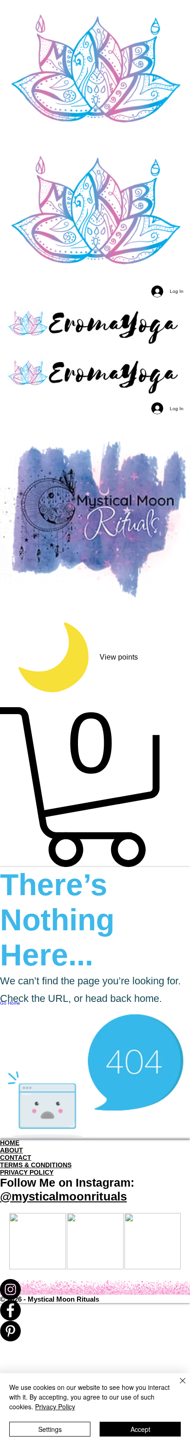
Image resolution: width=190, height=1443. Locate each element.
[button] (95, 787)
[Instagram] (95, 1289)
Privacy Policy (55, 1406)
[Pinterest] (95, 1331)
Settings (50, 1429)
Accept (140, 1429)
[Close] (177, 1386)
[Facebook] (95, 1310)
